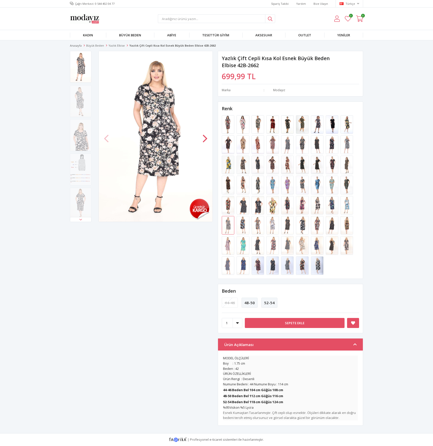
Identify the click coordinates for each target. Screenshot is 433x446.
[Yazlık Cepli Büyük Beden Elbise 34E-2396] (228, 164)
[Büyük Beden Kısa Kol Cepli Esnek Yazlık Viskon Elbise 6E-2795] (287, 265)
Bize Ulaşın (320, 4)
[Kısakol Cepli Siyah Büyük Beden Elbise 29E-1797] (332, 124)
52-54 (269, 302)
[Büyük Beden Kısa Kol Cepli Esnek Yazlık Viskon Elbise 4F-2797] (317, 265)
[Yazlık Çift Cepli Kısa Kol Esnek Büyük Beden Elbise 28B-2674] (228, 245)
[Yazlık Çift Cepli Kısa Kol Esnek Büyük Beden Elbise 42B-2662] (228, 225)
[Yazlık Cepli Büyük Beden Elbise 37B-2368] (302, 144)
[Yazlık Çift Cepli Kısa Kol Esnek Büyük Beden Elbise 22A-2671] (317, 225)
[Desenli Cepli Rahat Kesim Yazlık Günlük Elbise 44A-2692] (332, 245)
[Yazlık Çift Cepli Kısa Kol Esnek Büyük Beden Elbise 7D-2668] (287, 225)
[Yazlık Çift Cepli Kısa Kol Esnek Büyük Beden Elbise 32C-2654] (332, 204)
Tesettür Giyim (215, 35)
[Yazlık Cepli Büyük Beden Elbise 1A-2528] (332, 164)
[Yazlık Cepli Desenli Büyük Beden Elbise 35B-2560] (302, 184)
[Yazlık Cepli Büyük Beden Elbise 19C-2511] (287, 164)
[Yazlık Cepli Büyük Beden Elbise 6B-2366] (317, 144)
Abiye (171, 35)
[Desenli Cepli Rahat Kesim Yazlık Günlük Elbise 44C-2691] (317, 245)
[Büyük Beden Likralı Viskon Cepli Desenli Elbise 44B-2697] (243, 265)
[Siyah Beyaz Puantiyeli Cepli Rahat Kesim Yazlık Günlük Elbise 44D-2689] (287, 245)
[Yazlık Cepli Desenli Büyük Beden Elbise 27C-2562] (332, 184)
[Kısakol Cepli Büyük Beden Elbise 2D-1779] (317, 124)
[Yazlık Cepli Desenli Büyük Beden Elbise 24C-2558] (273, 184)
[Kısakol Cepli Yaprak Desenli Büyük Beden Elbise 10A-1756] (287, 124)
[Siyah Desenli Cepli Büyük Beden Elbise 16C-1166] (228, 124)
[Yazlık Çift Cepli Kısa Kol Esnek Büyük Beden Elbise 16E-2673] (347, 225)
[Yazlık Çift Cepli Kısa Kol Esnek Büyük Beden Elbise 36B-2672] (332, 225)
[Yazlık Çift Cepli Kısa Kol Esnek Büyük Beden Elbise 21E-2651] (287, 204)
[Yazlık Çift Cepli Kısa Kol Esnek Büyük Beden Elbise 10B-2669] (302, 225)
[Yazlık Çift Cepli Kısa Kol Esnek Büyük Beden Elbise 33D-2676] (258, 245)
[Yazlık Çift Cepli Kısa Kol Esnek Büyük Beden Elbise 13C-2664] (258, 225)
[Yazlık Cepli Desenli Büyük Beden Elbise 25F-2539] (258, 184)
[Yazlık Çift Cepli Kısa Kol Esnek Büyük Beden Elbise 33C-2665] (273, 225)
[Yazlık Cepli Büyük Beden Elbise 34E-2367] (287, 144)
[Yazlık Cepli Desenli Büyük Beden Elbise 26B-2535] (347, 164)
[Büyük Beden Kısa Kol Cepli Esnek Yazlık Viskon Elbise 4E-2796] (302, 265)
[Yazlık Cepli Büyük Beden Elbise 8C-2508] (258, 164)
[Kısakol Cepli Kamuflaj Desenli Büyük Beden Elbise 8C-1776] (302, 124)
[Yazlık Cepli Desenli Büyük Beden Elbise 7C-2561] (317, 184)
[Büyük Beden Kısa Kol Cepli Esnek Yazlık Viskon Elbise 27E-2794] (273, 265)
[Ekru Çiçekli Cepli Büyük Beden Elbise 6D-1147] (243, 124)
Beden (229, 291)
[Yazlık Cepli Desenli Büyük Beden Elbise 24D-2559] (287, 184)
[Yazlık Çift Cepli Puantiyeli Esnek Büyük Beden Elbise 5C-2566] (258, 204)
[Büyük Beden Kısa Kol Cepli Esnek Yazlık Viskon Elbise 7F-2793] (258, 265)
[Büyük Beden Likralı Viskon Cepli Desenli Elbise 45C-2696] (228, 265)
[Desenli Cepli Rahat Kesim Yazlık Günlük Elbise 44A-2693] (347, 245)
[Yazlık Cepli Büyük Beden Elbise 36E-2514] (317, 164)
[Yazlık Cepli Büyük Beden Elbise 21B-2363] (347, 144)
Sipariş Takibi (280, 4)
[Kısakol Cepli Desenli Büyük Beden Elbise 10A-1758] (273, 124)
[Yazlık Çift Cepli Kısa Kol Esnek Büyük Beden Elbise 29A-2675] (243, 245)
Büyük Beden (130, 35)
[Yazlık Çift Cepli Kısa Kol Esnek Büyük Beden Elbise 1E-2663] (243, 225)
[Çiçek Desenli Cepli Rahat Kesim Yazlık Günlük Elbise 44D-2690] (302, 245)
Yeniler (343, 35)
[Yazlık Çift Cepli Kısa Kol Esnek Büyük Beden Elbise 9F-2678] (273, 245)
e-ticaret (215, 439)
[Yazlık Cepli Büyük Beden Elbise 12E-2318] (273, 144)
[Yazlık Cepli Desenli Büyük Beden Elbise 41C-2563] (347, 184)
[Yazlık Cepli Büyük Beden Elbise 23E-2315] (228, 144)
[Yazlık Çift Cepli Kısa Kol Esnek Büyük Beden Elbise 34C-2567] (273, 204)
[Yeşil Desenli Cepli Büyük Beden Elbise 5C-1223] (258, 124)
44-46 (230, 302)
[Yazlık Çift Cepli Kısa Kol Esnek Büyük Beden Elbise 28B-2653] (317, 204)
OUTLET (304, 35)
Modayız (279, 90)
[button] (80, 219)
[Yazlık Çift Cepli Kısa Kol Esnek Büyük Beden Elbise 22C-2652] (302, 204)
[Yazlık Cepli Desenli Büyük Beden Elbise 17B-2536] (228, 184)
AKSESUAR (263, 35)
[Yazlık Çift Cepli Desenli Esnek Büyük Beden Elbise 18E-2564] (228, 204)
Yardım (301, 4)
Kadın (88, 35)
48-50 (249, 302)
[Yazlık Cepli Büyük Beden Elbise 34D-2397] (243, 164)
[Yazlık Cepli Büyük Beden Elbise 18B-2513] (302, 164)
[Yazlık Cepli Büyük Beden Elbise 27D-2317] (258, 144)
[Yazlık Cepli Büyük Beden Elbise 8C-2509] (273, 164)
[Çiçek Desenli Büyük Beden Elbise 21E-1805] (347, 124)
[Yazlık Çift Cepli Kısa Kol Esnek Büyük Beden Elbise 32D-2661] (347, 204)
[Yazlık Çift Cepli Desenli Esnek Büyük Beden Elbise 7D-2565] (243, 204)
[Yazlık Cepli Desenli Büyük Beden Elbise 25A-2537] (243, 184)
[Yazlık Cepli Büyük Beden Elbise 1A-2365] (332, 144)
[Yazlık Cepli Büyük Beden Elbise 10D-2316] (243, 144)
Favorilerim (350, 16)
